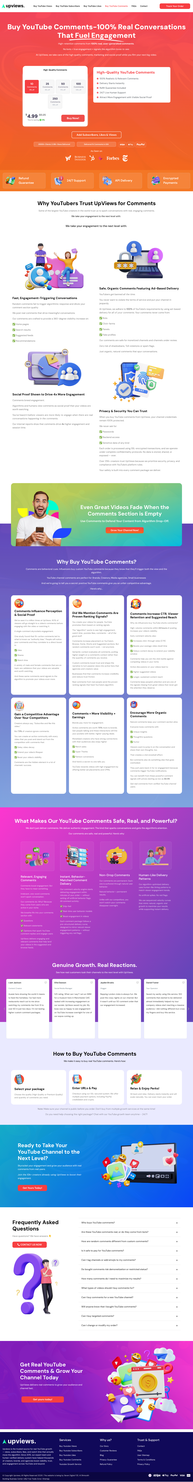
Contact (144, 6)
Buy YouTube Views (42, 6)
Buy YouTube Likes (92, 6)
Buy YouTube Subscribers (68, 6)
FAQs (134, 6)
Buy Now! (73, 118)
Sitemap (46, 1479)
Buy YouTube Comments (116, 6)
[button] (4, 1008)
